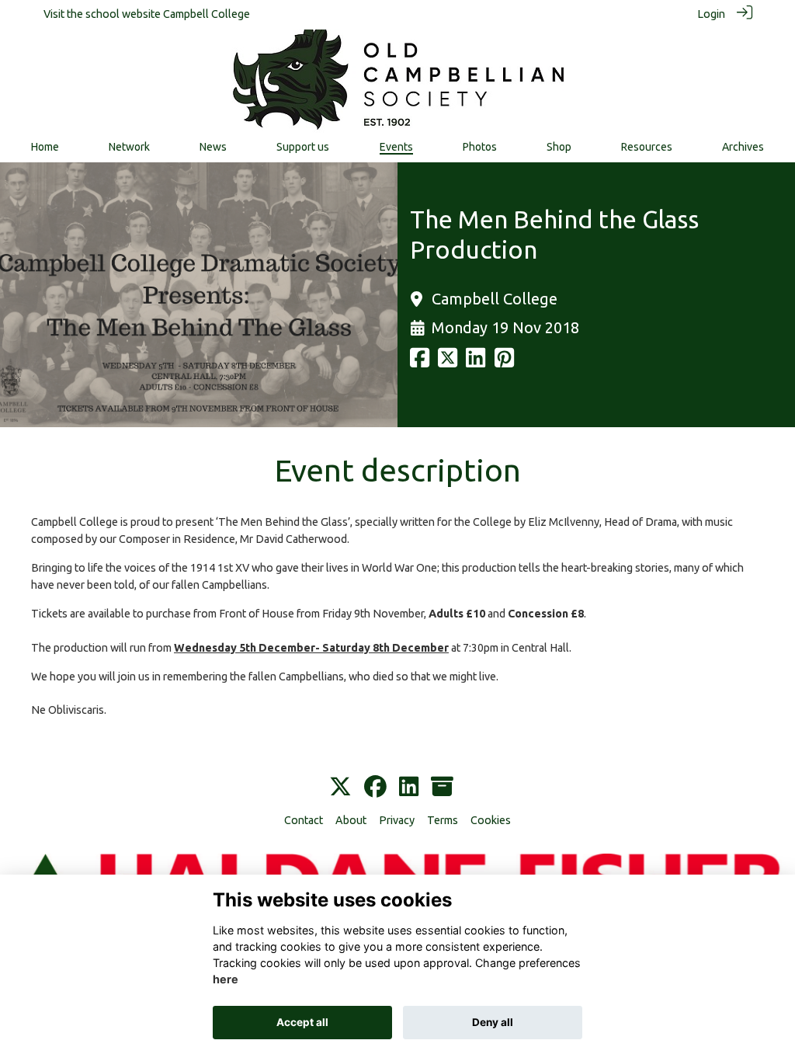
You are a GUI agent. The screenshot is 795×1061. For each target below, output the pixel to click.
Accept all (302, 1022)
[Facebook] (375, 787)
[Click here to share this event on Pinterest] (504, 362)
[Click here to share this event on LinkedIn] (475, 362)
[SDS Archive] (442, 787)
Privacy (397, 820)
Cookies (490, 820)
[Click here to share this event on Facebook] (419, 362)
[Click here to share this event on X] (447, 362)
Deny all (492, 1022)
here (225, 979)
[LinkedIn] (408, 787)
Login (711, 14)
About (350, 820)
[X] (340, 787)
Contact (303, 820)
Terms (442, 820)
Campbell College (206, 14)
